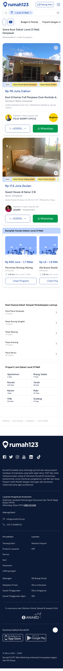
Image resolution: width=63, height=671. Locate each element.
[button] (29, 12)
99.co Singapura (39, 590)
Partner (6, 554)
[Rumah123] (16, 4)
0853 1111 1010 (30, 505)
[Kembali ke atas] (55, 630)
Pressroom (7, 565)
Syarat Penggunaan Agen (14, 596)
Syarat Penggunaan (11, 590)
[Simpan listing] (56, 48)
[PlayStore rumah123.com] (36, 637)
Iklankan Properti (39, 543)
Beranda (6, 421)
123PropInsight (9, 571)
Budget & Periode (29, 22)
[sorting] (16, 22)
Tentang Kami (9, 543)
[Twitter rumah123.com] (11, 457)
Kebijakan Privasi (10, 585)
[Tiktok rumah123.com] (38, 457)
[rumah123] (31, 445)
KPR (33, 549)
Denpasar (30, 421)
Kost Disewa (18, 421)
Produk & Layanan (11, 549)
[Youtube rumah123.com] (24, 457)
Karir (5, 560)
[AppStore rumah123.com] (13, 637)
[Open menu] (58, 5)
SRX (33, 596)
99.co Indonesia (39, 585)
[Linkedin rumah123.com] (31, 457)
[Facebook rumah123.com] (4, 457)
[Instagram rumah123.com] (17, 457)
